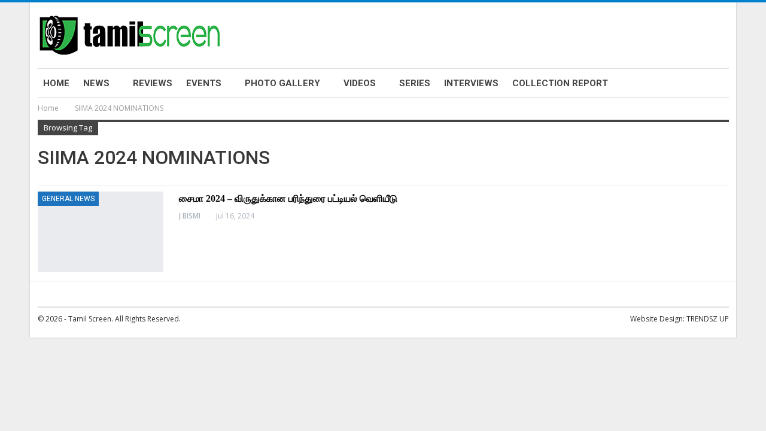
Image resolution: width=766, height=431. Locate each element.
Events (203, 83)
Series (414, 83)
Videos (360, 83)
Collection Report (560, 83)
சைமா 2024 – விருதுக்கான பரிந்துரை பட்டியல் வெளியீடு (288, 198)
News (96, 83)
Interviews (471, 83)
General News (68, 199)
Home (56, 83)
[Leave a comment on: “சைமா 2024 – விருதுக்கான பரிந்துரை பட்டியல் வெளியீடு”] (725, 216)
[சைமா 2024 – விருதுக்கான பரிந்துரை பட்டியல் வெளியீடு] (100, 232)
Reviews (152, 83)
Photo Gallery (282, 83)
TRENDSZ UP (707, 319)
